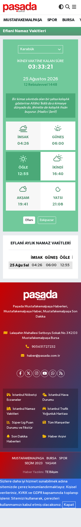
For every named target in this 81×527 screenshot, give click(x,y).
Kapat (69, 505)
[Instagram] (36, 373)
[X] (28, 373)
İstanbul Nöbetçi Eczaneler (22, 397)
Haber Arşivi (57, 436)
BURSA (68, 20)
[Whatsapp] (52, 373)
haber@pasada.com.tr (43, 355)
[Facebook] (20, 373)
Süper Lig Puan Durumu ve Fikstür (20, 425)
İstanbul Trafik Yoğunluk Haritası (55, 411)
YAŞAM (50, 463)
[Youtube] (44, 373)
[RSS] (61, 373)
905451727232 (43, 346)
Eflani (29, 220)
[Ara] (67, 7)
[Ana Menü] (74, 7)
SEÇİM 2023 (34, 463)
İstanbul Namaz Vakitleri (21, 411)
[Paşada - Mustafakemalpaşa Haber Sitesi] (20, 7)
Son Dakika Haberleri (17, 439)
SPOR (52, 20)
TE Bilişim (51, 472)
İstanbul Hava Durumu (56, 397)
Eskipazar (47, 220)
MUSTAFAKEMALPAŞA (22, 20)
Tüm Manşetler (59, 422)
